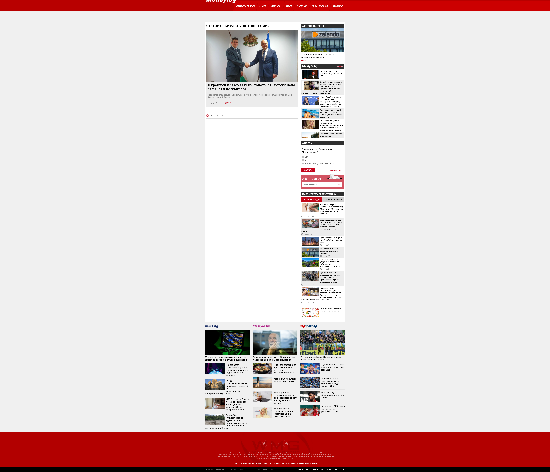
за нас (329, 470)
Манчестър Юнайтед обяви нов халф (332, 395)
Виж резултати (335, 170)
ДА (306, 157)
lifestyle (310, 66)
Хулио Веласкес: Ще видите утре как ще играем (332, 367)
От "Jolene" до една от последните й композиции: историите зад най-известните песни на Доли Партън (331, 125)
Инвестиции (306, 60)
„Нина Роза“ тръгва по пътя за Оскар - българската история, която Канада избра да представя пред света (330, 101)
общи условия (302, 470)
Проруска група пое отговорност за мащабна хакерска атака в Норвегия (226, 358)
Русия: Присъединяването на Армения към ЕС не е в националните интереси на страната (227, 387)
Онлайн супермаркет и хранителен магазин (330, 310)
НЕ (306, 160)
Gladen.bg (256, 470)
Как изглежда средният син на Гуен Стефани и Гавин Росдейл (283, 412)
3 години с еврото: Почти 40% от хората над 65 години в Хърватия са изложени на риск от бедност (331, 209)
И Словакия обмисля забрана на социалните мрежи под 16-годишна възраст (237, 369)
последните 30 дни (333, 200)
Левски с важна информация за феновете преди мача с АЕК (330, 382)
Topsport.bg (244, 470)
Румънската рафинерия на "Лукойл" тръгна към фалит (331, 240)
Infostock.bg (268, 470)
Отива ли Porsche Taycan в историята (331, 134)
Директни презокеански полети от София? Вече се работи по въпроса (251, 87)
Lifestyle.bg (231, 470)
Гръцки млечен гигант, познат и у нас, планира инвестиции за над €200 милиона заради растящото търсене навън (321, 225)
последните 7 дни (311, 200)
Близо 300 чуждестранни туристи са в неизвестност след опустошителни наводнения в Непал (226, 421)
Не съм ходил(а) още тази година (319, 163)
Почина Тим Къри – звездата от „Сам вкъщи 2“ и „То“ (331, 73)
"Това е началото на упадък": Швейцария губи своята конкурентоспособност (331, 262)
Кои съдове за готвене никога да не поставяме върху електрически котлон (285, 397)
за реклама (318, 470)
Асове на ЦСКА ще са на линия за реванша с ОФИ (333, 409)
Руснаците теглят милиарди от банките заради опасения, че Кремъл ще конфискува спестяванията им (331, 277)
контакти (339, 470)
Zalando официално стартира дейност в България (317, 56)
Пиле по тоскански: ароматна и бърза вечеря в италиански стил (285, 368)
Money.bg (220, 470)
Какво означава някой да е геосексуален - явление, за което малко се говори (331, 113)
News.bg (209, 470)
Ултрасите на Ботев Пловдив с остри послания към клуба (321, 358)
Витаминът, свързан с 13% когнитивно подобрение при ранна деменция (275, 358)
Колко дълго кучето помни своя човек (285, 380)
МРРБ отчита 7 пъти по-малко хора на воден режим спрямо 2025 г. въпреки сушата (237, 404)
